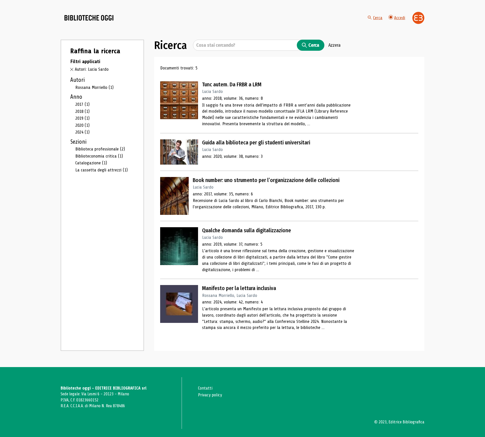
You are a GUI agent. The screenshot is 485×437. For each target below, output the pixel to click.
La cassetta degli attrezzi (101, 169)
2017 (82, 104)
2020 (82, 125)
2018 (82, 111)
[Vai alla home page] (89, 18)
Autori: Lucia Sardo (92, 69)
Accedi (399, 17)
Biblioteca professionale (100, 148)
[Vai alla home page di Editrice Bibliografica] (418, 18)
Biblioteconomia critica (99, 156)
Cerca (377, 17)
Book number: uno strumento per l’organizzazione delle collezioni (266, 180)
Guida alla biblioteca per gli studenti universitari (256, 142)
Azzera (334, 45)
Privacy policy (210, 395)
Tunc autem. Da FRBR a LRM (231, 84)
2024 (82, 132)
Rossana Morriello (94, 87)
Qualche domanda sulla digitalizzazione (246, 230)
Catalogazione (91, 162)
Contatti (205, 388)
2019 (82, 118)
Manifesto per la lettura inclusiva (239, 288)
